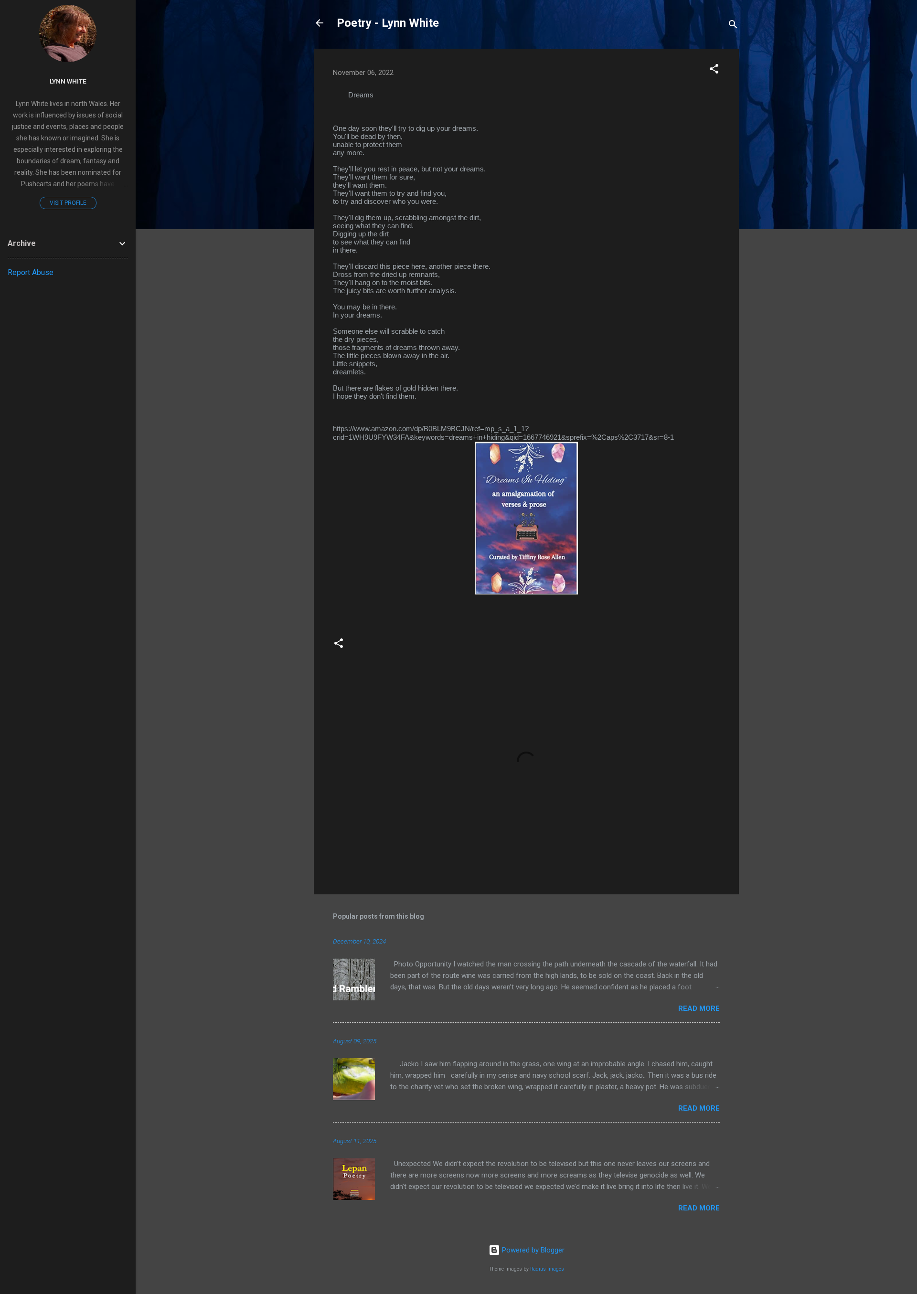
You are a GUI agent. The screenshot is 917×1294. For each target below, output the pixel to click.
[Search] (733, 26)
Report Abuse (30, 272)
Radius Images (547, 1269)
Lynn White (68, 81)
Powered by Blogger (532, 1250)
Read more (699, 1008)
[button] (714, 70)
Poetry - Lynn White (388, 23)
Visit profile (68, 203)
